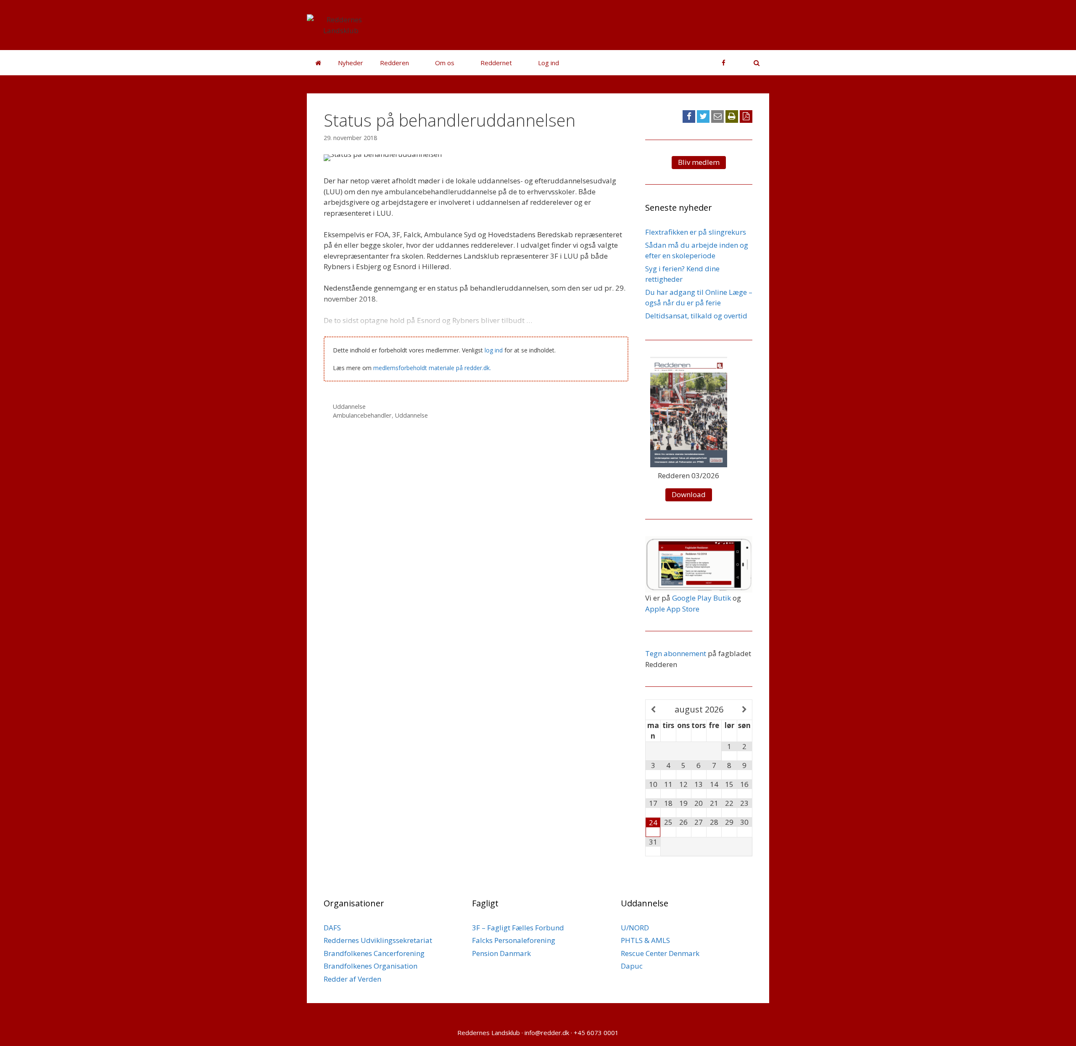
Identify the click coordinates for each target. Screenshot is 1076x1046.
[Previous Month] (653, 709)
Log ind (548, 62)
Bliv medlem (699, 162)
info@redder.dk (547, 1032)
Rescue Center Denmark (660, 953)
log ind (494, 350)
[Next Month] (744, 709)
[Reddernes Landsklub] (341, 24)
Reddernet (496, 62)
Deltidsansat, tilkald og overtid (696, 315)
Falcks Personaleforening (513, 940)
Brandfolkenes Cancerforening (374, 953)
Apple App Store (672, 609)
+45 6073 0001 (596, 1032)
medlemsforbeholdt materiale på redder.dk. (432, 368)
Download (689, 494)
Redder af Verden (352, 979)
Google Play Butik (701, 598)
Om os (444, 62)
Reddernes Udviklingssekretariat (378, 940)
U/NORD (635, 927)
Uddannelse (349, 406)
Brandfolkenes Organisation (370, 966)
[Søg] (752, 62)
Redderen (394, 62)
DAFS (332, 927)
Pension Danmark (501, 953)
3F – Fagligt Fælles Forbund (518, 927)
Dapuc (632, 966)
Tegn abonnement (675, 653)
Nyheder (350, 62)
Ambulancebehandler (362, 415)
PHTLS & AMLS (645, 940)
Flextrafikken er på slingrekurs (695, 232)
